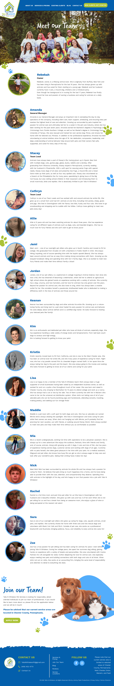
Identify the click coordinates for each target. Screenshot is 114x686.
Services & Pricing (56, 658)
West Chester (100, 670)
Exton (108, 670)
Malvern (100, 673)
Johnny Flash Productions (81, 680)
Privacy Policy (95, 680)
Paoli (109, 673)
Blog (54, 665)
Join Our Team (58, 662)
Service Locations (56, 673)
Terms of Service (105, 680)
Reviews (55, 669)
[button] (76, 663)
